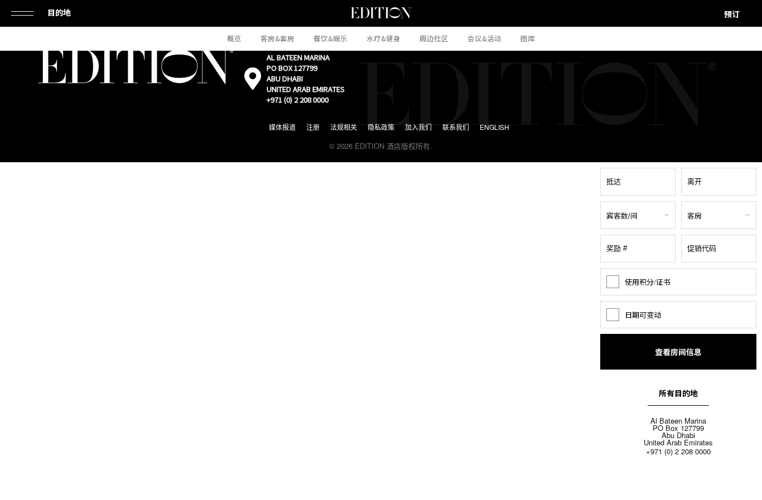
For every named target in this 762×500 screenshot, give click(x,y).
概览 (234, 38)
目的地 (59, 12)
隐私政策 (381, 127)
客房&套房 (278, 38)
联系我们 (455, 127)
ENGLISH (494, 127)
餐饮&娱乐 (331, 38)
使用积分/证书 (648, 281)
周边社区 (433, 38)
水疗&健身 (383, 38)
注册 (313, 127)
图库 (527, 38)
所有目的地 (678, 393)
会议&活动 (484, 38)
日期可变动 (643, 314)
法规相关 (343, 127)
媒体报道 (282, 127)
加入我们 (418, 127)
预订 (732, 14)
